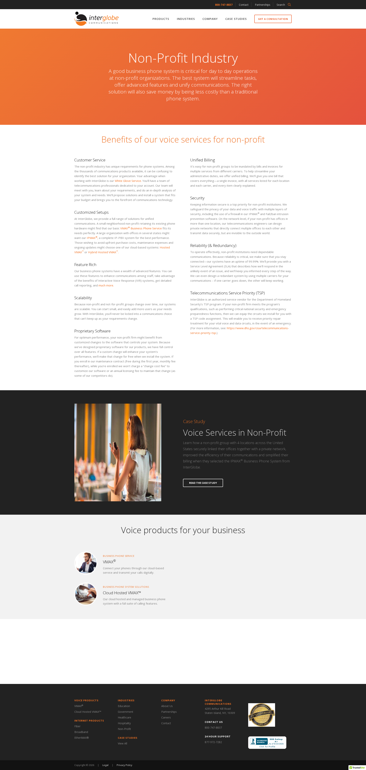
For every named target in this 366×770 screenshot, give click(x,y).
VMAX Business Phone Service (141, 228)
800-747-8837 (224, 4)
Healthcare (124, 717)
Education (124, 706)
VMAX (78, 706)
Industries (186, 19)
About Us (167, 706)
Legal (105, 765)
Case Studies (236, 19)
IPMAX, (92, 238)
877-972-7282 (213, 742)
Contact (244, 4)
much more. (106, 285)
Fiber (77, 726)
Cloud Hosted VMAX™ (87, 712)
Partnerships (262, 4)
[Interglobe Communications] (96, 19)
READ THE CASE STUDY (203, 483)
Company (210, 19)
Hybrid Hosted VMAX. (103, 252)
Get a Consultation (273, 19)
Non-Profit (124, 729)
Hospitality (124, 723)
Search (281, 4)
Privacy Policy (124, 765)
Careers (166, 717)
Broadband (81, 732)
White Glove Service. (128, 181)
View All (122, 743)
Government (125, 712)
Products (160, 19)
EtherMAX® (81, 737)
